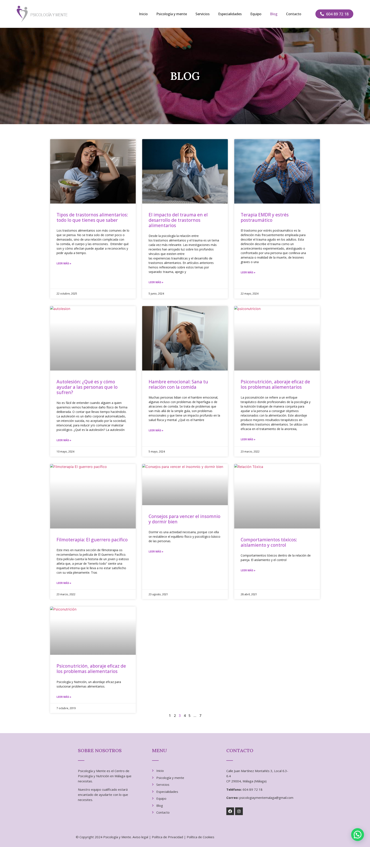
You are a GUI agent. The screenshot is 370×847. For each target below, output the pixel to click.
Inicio (143, 14)
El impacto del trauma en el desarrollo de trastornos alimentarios (178, 220)
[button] (357, 834)
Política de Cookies (200, 837)
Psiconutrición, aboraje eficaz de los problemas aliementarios (275, 384)
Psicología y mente (171, 14)
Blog (274, 14)
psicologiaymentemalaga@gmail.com (266, 797)
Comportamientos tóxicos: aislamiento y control (269, 542)
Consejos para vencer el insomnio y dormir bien (184, 519)
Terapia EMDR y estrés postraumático (265, 217)
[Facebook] (230, 811)
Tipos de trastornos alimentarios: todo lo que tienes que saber (92, 217)
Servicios (202, 14)
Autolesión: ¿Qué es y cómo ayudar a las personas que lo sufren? (87, 387)
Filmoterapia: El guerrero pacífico (92, 540)
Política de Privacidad (167, 837)
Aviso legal (140, 837)
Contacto (293, 14)
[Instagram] (239, 811)
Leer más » (64, 263)
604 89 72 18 (253, 789)
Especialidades (230, 14)
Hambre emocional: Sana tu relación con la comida (178, 384)
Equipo (255, 14)
